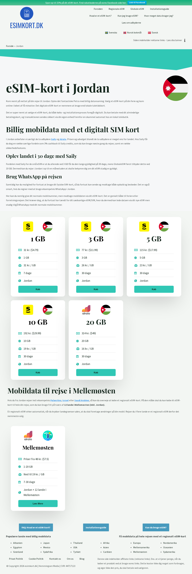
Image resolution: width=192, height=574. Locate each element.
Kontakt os (55, 558)
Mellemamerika (141, 547)
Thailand (77, 542)
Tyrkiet (77, 551)
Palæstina (55, 400)
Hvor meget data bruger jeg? (158, 15)
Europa (137, 542)
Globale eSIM (137, 8)
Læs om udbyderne (131, 22)
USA (75, 547)
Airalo (63, 139)
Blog (82, 558)
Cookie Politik (36, 558)
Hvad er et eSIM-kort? (100, 15)
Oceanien (168, 547)
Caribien (107, 551)
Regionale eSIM (116, 8)
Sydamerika (169, 551)
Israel (65, 400)
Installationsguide (159, 8)
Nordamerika (170, 542)
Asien (106, 547)
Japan (46, 542)
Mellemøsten (140, 551)
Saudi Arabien (81, 400)
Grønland (18, 551)
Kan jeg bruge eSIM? (128, 15)
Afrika (106, 542)
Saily (53, 139)
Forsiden (98, 8)
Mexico (46, 547)
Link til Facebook (137, 2)
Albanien (17, 542)
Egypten (17, 547)
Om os (70, 558)
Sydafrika (48, 551)
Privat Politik (16, 558)
